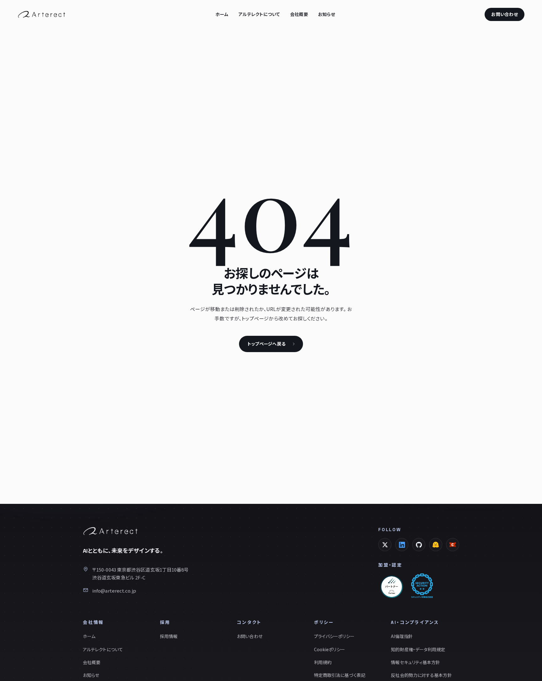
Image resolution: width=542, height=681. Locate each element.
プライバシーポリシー (334, 636)
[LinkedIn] (401, 544)
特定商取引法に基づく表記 (339, 675)
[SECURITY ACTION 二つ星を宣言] (422, 585)
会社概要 (299, 14)
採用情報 (169, 636)
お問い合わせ (504, 14)
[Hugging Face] (435, 544)
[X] (384, 544)
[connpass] (452, 544)
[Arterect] (42, 14)
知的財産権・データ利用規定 (418, 649)
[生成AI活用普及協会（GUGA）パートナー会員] (391, 585)
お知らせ (326, 14)
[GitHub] (418, 544)
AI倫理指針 (402, 636)
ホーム (221, 14)
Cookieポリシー (329, 649)
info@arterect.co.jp (114, 590)
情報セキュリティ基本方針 (415, 662)
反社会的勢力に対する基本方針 (421, 675)
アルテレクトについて (259, 14)
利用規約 (323, 662)
